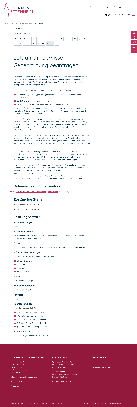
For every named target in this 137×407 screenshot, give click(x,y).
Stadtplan (15, 386)
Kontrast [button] (103, 7)
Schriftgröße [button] (93, 7)
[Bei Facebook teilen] (106, 14)
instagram (106, 367)
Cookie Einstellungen (55, 403)
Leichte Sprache (114, 7)
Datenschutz (15, 403)
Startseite (7, 23)
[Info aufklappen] (134, 37)
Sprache (117, 14)
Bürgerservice (27, 23)
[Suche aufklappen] (134, 33)
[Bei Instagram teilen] (109, 14)
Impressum (24, 403)
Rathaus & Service (16, 23)
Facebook (97, 367)
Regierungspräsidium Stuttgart (26, 205)
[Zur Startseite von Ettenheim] (18, 9)
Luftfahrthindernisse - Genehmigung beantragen (37, 191)
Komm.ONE (122, 403)
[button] (134, 42)
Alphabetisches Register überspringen (26, 33)
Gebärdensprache (127, 7)
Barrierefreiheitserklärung (38, 403)
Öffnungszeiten (17, 381)
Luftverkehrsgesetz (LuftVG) (25, 308)
